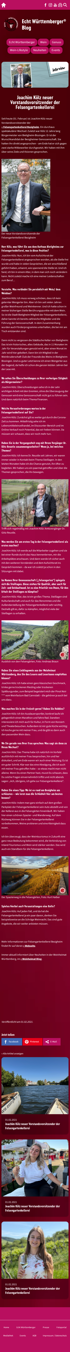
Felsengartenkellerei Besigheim (21, 127)
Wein (43, 42)
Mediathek (8, 1335)
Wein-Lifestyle (19, 50)
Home (6, 1327)
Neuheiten (39, 50)
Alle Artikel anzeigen (13, 1053)
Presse (46, 1327)
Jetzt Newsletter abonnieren (60, 5)
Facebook (45, 5)
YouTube (55, 5)
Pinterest (34, 1041)
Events (56, 50)
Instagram (50, 5)
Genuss (56, 42)
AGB (34, 1335)
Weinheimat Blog (32, 959)
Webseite (30, 946)
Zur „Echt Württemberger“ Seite (4, 5)
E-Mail (53, 1041)
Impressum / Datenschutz (55, 1335)
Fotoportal (61, 1327)
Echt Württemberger (22, 42)
